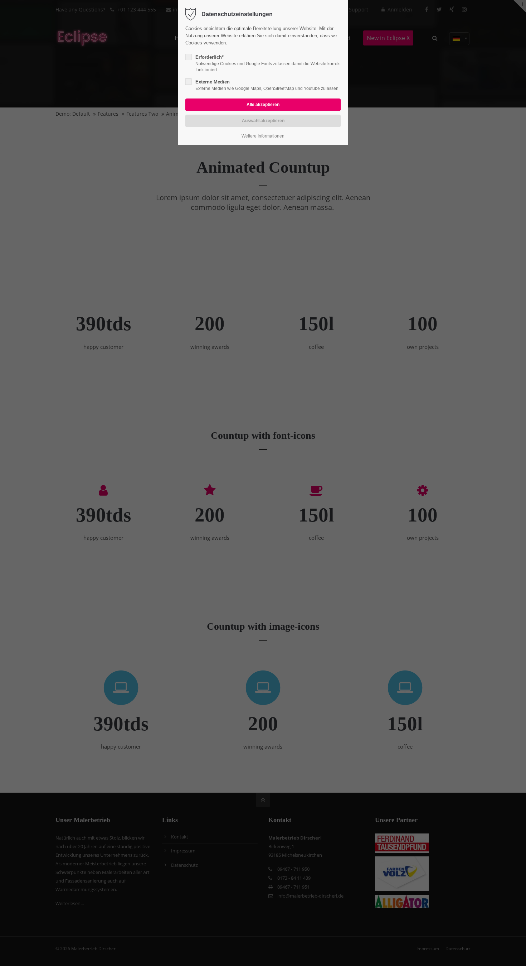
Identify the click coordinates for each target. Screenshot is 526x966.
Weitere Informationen (263, 136)
